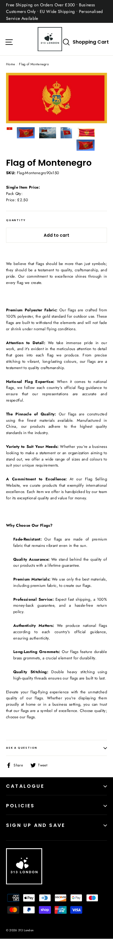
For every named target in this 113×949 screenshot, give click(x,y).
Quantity (15, 220)
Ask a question (21, 748)
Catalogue (25, 786)
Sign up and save (35, 825)
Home (10, 64)
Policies (20, 805)
